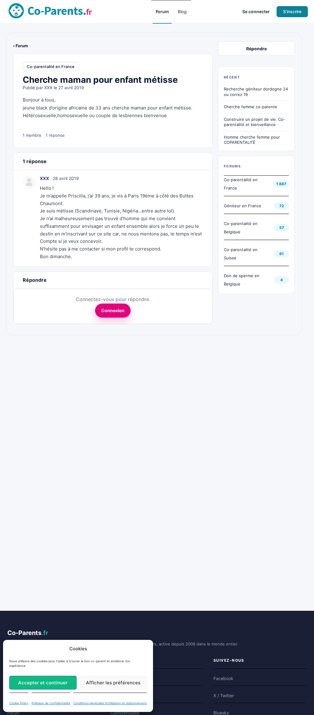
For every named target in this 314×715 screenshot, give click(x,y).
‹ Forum (20, 45)
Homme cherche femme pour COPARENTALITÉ (252, 140)
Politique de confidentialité (51, 703)
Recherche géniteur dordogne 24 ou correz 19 (256, 91)
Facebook (223, 678)
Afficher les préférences (113, 683)
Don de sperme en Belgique (241, 279)
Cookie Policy (19, 703)
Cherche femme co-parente (250, 106)
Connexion (112, 310)
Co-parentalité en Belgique (241, 227)
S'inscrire (292, 11)
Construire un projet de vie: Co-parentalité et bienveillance (254, 122)
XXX (48, 87)
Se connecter (256, 11)
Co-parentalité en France (51, 66)
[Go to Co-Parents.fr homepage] (50, 11)
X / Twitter (223, 695)
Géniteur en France (242, 205)
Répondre (256, 48)
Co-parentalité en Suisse (241, 253)
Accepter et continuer (42, 683)
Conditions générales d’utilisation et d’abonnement (110, 703)
